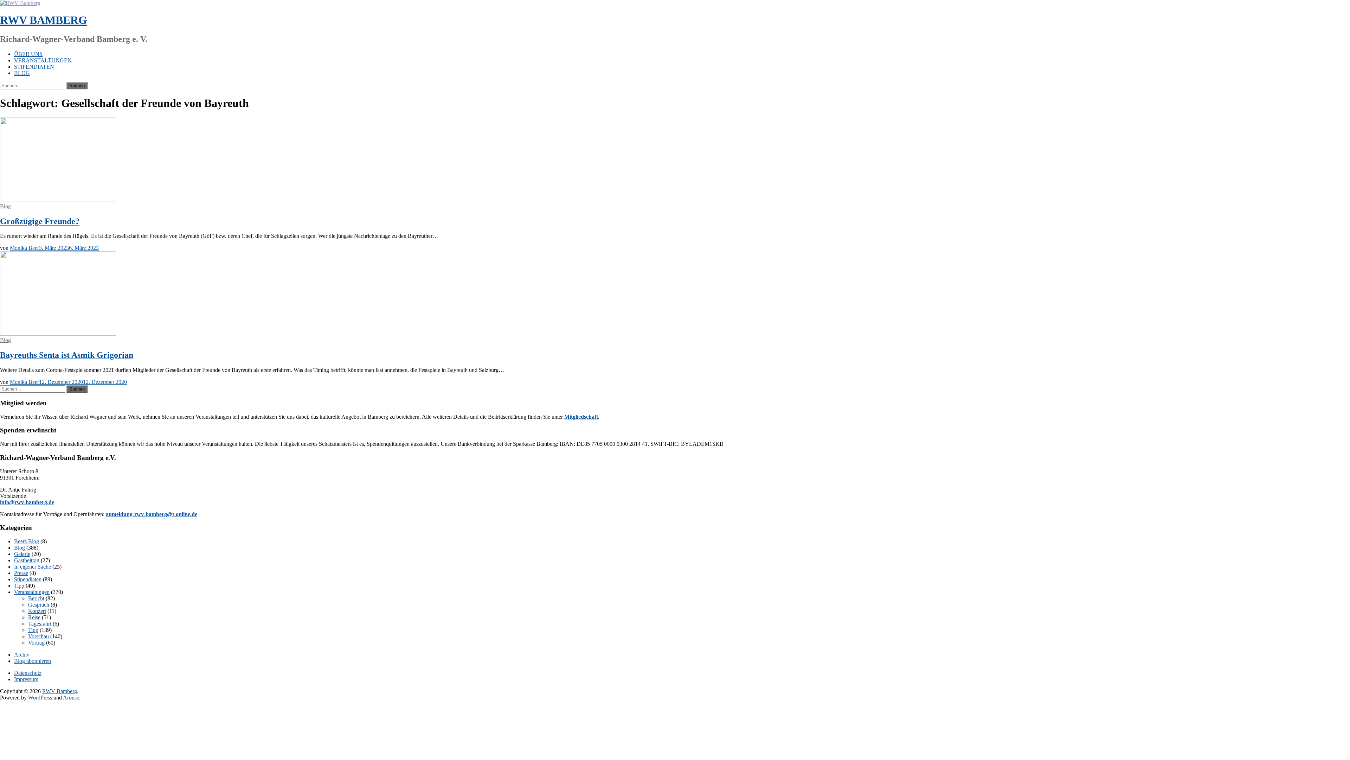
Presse (21, 573)
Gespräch (38, 605)
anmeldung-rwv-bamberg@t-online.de (151, 514)
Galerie (22, 554)
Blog (22, 73)
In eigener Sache (32, 567)
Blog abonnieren (32, 661)
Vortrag (36, 643)
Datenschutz (27, 673)
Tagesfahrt (39, 624)
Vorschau (38, 636)
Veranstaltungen (43, 60)
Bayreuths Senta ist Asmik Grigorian (66, 355)
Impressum (26, 679)
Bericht (36, 598)
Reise (34, 617)
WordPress (40, 698)
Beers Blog (26, 541)
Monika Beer (24, 248)
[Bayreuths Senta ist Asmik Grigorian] (58, 334)
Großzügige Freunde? (39, 221)
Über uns (28, 54)
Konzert (37, 611)
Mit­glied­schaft (581, 417)
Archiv (22, 655)
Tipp (19, 586)
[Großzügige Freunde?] (58, 200)
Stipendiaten (34, 67)
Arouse (71, 698)
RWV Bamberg (43, 20)
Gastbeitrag (26, 560)
